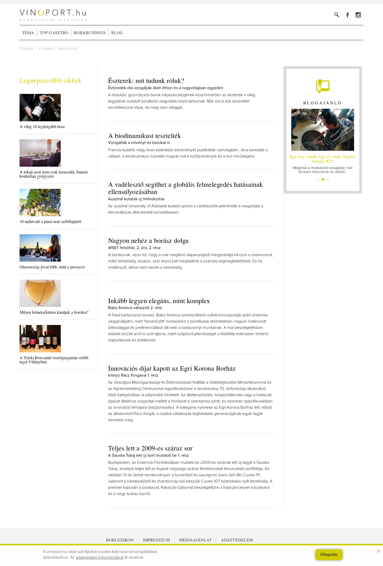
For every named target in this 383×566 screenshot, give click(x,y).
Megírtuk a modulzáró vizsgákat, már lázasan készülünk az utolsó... (322, 163)
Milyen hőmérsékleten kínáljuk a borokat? (54, 312)
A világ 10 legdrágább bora (42, 126)
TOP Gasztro (54, 32)
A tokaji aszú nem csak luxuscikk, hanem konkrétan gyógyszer (54, 174)
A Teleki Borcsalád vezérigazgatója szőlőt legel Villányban (54, 359)
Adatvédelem (237, 540)
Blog (117, 32)
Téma (28, 32)
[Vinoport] (358, 15)
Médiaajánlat (195, 540)
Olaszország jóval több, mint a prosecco (52, 266)
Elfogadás (328, 555)
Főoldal (27, 48)
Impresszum (156, 540)
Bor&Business (90, 32)
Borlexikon (120, 540)
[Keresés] (336, 15)
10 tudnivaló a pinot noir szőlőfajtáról (50, 221)
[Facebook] (347, 15)
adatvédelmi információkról (99, 557)
